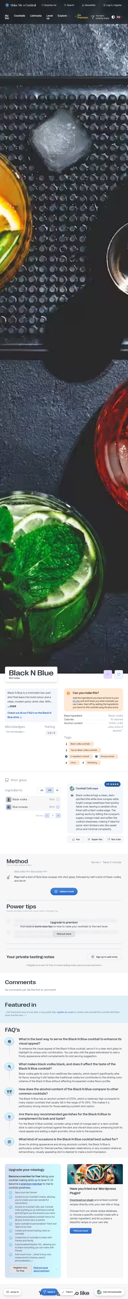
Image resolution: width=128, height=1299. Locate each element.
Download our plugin (82, 1200)
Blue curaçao (20, 807)
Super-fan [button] (97, 839)
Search (70, 5)
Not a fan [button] (116, 839)
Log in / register (114, 5)
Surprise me (50, 5)
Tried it (69, 1292)
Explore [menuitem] (62, 15)
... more (11, 706)
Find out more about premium (41, 1269)
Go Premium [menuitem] (82, 16)
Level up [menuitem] (50, 17)
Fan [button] (78, 839)
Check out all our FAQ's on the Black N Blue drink (29, 715)
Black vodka (19, 799)
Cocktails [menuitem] (19, 15)
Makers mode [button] (67, 891)
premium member (31, 1184)
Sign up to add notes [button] (107, 957)
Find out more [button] (64, 934)
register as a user (65, 1012)
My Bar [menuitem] (7, 17)
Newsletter (90, 5)
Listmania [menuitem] (36, 15)
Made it (51, 1292)
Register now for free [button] (20, 1269)
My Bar (76, 701)
